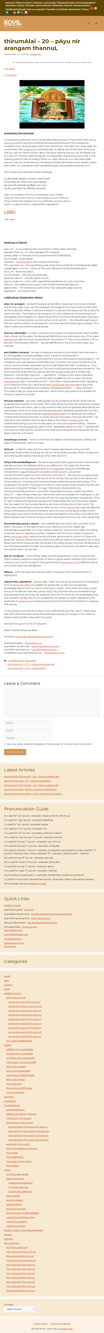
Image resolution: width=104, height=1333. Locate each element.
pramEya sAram (14, 1200)
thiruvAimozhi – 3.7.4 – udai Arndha (26, 668)
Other (7, 1170)
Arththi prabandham (17, 1174)
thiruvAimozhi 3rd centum (20, 1265)
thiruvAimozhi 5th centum (20, 1273)
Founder (51, 9)
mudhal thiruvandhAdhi (19, 1054)
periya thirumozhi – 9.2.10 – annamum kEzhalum (30, 789)
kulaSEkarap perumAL (62, 384)
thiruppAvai (12, 1165)
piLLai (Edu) (50, 2)
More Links (10, 946)
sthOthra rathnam (16, 1209)
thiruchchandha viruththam (21, 1148)
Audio (7, 976)
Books (21, 5)
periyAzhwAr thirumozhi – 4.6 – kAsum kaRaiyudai (31, 785)
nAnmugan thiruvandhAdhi (21, 1062)
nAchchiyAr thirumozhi (18, 1118)
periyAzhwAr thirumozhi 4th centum (28, 1140)
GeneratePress (65, 1328)
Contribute (62, 9)
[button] (88, 24)
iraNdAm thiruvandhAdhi (19, 1049)
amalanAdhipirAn (15, 1110)
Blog (6, 980)
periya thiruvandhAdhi (18, 1071)
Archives (8, 1304)
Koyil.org (9, 2)
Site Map (30, 5)
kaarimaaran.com (13, 930)
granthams (10, 5)
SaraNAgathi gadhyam (20, 1183)
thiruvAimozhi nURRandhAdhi (22, 1213)
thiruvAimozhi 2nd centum (21, 1260)
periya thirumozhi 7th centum (24, 1028)
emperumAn (31, 149)
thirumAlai (30, 660)
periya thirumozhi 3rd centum (24, 1010)
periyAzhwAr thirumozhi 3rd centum (28, 1135)
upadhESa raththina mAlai (20, 1217)
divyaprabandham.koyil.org (42, 922)
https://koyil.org (33, 643)
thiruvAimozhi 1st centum (20, 1256)
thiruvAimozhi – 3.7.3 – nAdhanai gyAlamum (31, 664)
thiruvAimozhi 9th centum (20, 1290)
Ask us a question (36, 9)
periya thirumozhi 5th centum (24, 1019)
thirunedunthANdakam (19, 1041)
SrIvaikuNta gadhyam (20, 1191)
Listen (10, 211)
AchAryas (38, 2)
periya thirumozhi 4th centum (24, 1015)
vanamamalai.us (12, 939)
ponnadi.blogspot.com (16, 934)
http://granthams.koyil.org (45, 646)
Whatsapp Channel (62, 5)
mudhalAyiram (16, 660)
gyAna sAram (13, 1196)
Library (85, 9)
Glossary (8, 985)
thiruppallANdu (15, 1157)
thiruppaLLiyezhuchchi (18, 1161)
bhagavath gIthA (66, 2)
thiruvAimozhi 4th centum (20, 1269)
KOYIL (12, 22)
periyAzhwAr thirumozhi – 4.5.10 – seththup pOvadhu (33, 794)
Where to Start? (24, 2)
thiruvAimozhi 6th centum (20, 1277)
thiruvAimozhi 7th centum (20, 1282)
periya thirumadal (16, 1066)
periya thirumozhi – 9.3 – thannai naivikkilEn (27, 781)
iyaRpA (8, 1045)
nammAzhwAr (12, 381)
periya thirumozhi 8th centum (24, 1032)
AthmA (49, 588)
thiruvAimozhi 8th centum (20, 1286)
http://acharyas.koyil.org (44, 649)
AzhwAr (63, 139)
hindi (6, 989)
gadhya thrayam (15, 1178)
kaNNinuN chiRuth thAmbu (21, 1114)
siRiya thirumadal (15, 1079)
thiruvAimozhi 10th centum (21, 1252)
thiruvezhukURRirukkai (19, 1088)
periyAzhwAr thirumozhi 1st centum (28, 1127)
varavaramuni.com (14, 943)
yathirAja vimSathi (15, 1226)
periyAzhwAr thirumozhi (19, 1122)
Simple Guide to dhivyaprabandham (23, 1230)
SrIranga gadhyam (18, 1187)
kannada (9, 1097)
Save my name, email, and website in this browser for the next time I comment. (49, 744)
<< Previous (10, 75)
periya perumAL (20, 536)
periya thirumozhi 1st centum (24, 1002)
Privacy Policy (41, 1323)
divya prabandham (85, 2)
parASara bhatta (50, 414)
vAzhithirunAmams (16, 1221)
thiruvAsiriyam (14, 1084)
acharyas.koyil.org (40, 918)
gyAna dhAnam (43, 5)
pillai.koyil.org (29, 927)
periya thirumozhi (15, 998)
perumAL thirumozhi (17, 1144)
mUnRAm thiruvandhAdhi (20, 1058)
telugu (8, 1234)
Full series (9, 68)
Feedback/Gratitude (15, 9)
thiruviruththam (15, 1092)
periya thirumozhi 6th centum (24, 1023)
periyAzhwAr (11, 339)
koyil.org (29, 909)
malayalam (10, 1101)
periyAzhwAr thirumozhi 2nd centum (28, 1131)
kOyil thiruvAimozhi (16, 1247)
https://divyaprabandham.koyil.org (34, 636)
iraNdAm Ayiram (12, 993)
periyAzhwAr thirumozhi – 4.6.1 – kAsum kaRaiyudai (31, 776)
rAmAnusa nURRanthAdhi (20, 1075)
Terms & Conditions (60, 1323)
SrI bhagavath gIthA (60, 468)
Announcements (81, 5)
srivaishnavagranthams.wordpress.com (51, 914)
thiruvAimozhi (11, 1243)
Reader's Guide (38, 883)
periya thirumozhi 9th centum (24, 1036)
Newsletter (74, 9)
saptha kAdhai (14, 1204)
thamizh (8, 1239)
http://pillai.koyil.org (54, 653)
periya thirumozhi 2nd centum (25, 1006)
